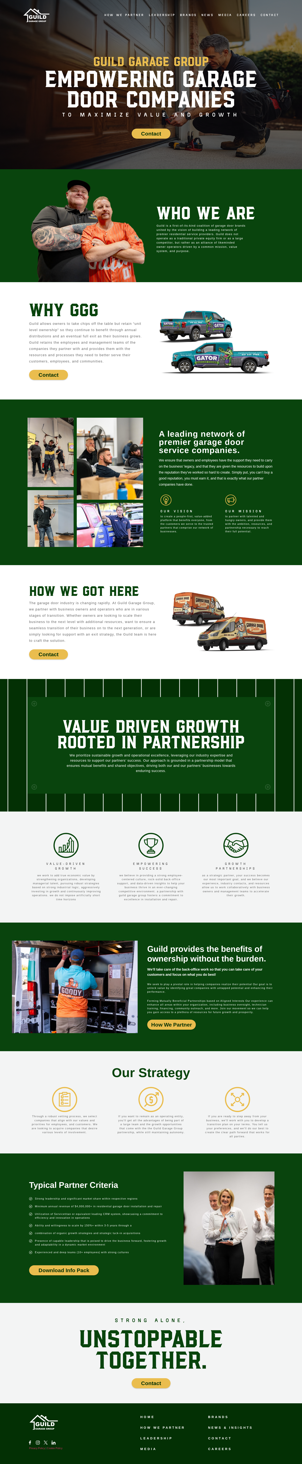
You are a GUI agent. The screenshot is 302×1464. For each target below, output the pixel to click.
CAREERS (246, 15)
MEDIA (225, 15)
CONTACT (270, 15)
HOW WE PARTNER (124, 15)
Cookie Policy (54, 1448)
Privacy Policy (37, 1448)
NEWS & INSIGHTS (230, 1427)
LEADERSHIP (162, 15)
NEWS (207, 15)
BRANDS (188, 15)
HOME (147, 1417)
